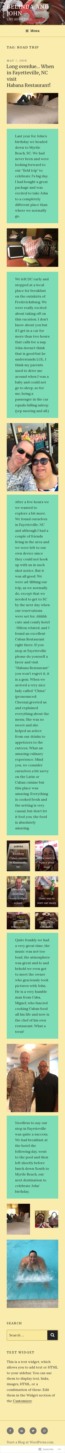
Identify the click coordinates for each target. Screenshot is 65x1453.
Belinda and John (28, 10)
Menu (35, 31)
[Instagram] (44, 1430)
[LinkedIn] (21, 1430)
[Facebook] (10, 1430)
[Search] (52, 1335)
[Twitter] (33, 1430)
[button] (32, 457)
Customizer (22, 1401)
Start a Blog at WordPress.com (30, 1442)
